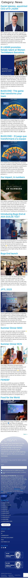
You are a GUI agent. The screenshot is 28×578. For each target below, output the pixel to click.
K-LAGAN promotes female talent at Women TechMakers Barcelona (13, 50)
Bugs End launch (9, 253)
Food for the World (10, 397)
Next (25, 434)
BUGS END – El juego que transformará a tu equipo (14, 137)
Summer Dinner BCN (11, 344)
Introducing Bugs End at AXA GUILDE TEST (13, 215)
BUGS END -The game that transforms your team (12, 93)
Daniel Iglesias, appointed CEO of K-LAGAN (14, 7)
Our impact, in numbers (13, 177)
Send (4, 496)
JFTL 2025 (6, 289)
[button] (25, 3)
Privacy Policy (9, 492)
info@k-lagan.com (17, 488)
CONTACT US (4, 500)
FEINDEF (5, 380)
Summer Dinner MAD (11, 328)
